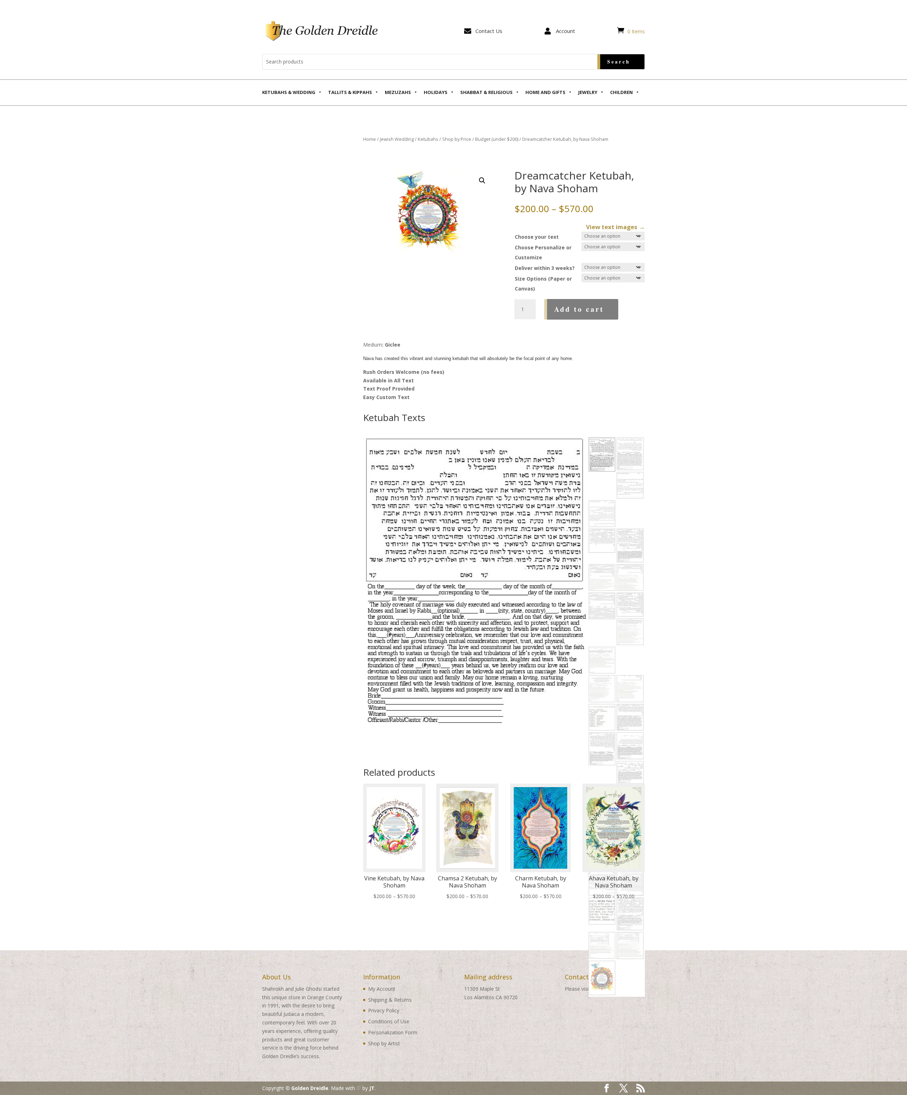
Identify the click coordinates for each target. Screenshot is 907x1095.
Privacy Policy (383, 1010)
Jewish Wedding (397, 139)
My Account (381, 988)
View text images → (615, 227)
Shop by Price (456, 139)
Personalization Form (392, 1032)
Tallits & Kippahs (350, 92)
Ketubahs (428, 139)
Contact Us (488, 30)
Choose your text (537, 236)
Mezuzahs (398, 92)
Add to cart (579, 309)
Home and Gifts (545, 92)
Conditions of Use (388, 1021)
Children (621, 92)
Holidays (435, 92)
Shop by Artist (384, 1043)
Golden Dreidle (309, 1088)
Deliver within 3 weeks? (545, 268)
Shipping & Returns (390, 999)
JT (371, 1088)
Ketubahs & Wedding (288, 92)
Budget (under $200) (496, 139)
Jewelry (587, 92)
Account (565, 30)
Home (369, 139)
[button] (482, 180)
